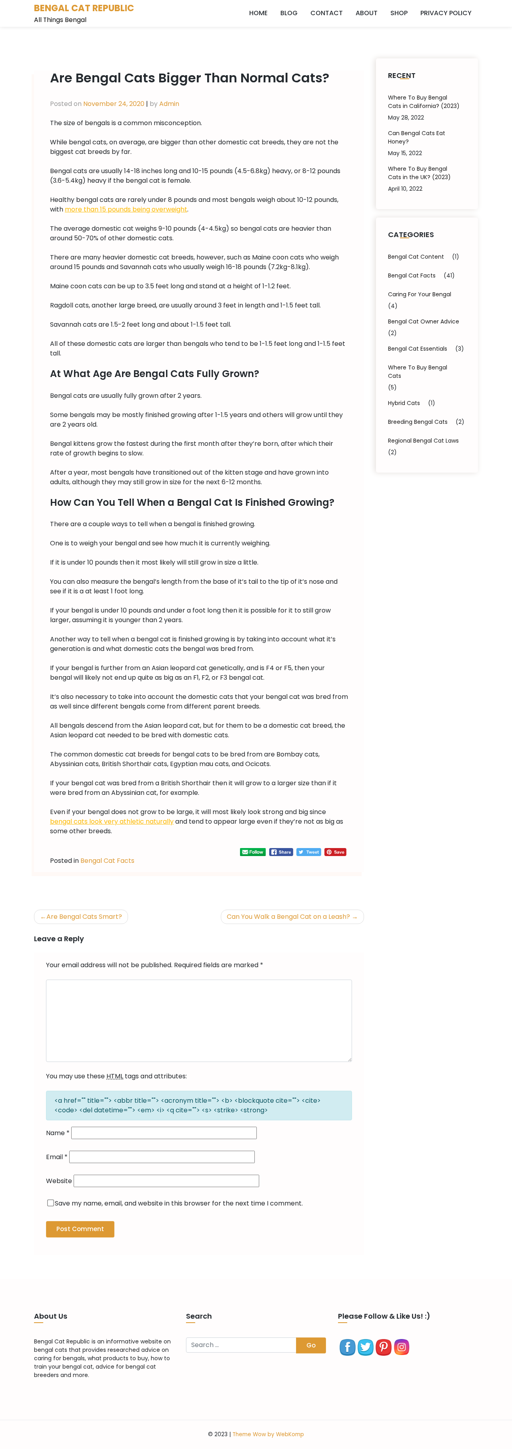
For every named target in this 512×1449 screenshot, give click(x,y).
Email (57, 1157)
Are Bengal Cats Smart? (84, 916)
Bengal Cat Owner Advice (423, 321)
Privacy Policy (446, 13)
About (367, 13)
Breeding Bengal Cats (418, 422)
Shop (399, 13)
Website (59, 1181)
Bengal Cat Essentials (417, 349)
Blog (289, 13)
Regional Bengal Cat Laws (423, 441)
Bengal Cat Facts (107, 860)
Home (258, 13)
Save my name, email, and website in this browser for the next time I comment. (179, 1203)
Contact (326, 13)
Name (58, 1133)
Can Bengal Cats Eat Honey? (416, 137)
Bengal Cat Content (416, 257)
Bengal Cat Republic (84, 8)
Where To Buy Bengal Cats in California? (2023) (424, 102)
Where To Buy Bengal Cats (417, 371)
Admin (169, 103)
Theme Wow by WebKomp (268, 1434)
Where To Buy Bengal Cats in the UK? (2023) (419, 173)
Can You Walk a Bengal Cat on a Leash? (288, 916)
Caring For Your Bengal (419, 294)
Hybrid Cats (404, 403)
